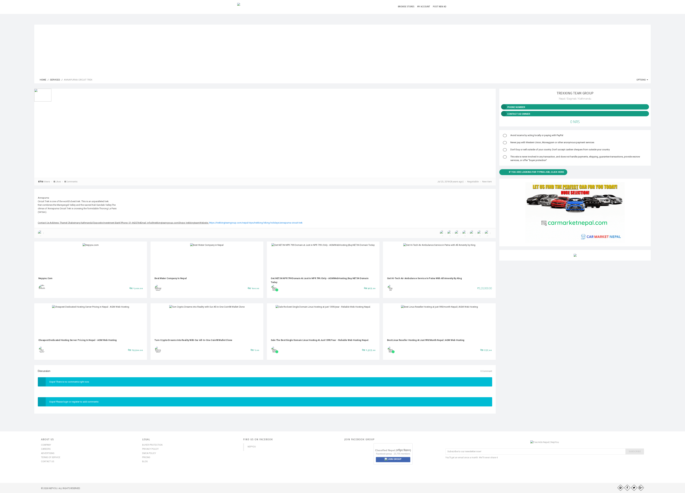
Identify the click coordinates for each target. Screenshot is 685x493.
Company (46, 445)
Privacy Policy (150, 449)
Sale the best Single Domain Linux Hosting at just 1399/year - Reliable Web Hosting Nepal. (320, 340)
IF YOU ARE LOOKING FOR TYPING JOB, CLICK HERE (536, 172)
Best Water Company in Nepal (170, 278)
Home (42, 79)
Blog (145, 461)
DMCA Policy (149, 453)
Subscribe (635, 451)
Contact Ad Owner (518, 114)
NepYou (252, 446)
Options (641, 79)
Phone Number (516, 107)
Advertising (47, 453)
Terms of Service (50, 457)
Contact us (47, 461)
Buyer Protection (152, 445)
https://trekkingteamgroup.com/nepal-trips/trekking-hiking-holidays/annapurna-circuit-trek (256, 222)
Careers (45, 449)
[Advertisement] (342, 49)
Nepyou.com (45, 278)
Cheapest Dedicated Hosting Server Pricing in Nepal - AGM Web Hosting (77, 340)
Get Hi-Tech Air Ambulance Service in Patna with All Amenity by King (424, 278)
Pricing (146, 457)
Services (55, 79)
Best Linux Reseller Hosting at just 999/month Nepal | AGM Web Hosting (425, 340)
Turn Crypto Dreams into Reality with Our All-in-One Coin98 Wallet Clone (193, 340)
